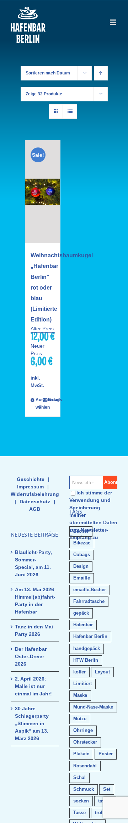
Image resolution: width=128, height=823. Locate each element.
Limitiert (82, 683)
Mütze (79, 718)
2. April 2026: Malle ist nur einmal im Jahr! (33, 686)
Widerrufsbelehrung (35, 494)
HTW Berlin (85, 660)
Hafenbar (83, 624)
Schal (79, 777)
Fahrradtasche (89, 601)
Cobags (81, 554)
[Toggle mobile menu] (113, 22)
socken (81, 801)
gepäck (81, 613)
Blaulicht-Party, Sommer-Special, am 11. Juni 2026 (33, 563)
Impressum (30, 486)
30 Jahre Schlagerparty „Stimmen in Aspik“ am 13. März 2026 (32, 723)
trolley (102, 812)
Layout (102, 672)
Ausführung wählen (39, 403)
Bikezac (81, 543)
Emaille (81, 578)
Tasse (79, 812)
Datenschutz (35, 501)
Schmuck (83, 789)
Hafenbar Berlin (90, 636)
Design (81, 566)
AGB (34, 509)
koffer (79, 672)
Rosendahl (85, 765)
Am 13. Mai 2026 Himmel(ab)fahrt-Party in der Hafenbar (35, 601)
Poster (105, 753)
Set (106, 789)
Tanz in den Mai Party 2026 (34, 630)
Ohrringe (83, 730)
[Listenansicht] (70, 111)
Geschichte (30, 479)
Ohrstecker (85, 742)
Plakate (81, 753)
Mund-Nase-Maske (93, 707)
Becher (81, 531)
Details (51, 399)
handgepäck (86, 648)
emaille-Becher (89, 589)
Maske (80, 695)
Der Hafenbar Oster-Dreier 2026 (31, 656)
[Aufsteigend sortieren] (101, 73)
